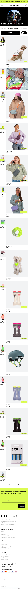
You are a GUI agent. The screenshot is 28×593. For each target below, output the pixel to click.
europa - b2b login (5, 554)
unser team (4, 544)
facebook (10, 565)
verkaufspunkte (5, 556)
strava (9, 566)
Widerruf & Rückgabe (6, 535)
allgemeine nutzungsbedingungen (9, 546)
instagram (12, 563)
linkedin (3, 565)
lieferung (3, 534)
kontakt (3, 531)
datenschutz (4, 547)
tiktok (3, 566)
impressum (3, 532)
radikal (11, 585)
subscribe (22, 506)
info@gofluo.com (4, 577)
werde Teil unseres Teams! (7, 557)
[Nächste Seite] (18, 484)
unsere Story (4, 543)
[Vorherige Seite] (9, 484)
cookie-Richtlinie (5, 549)
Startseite (3, 28)
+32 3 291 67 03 (12, 577)
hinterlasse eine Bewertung (8, 537)
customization (4, 559)
